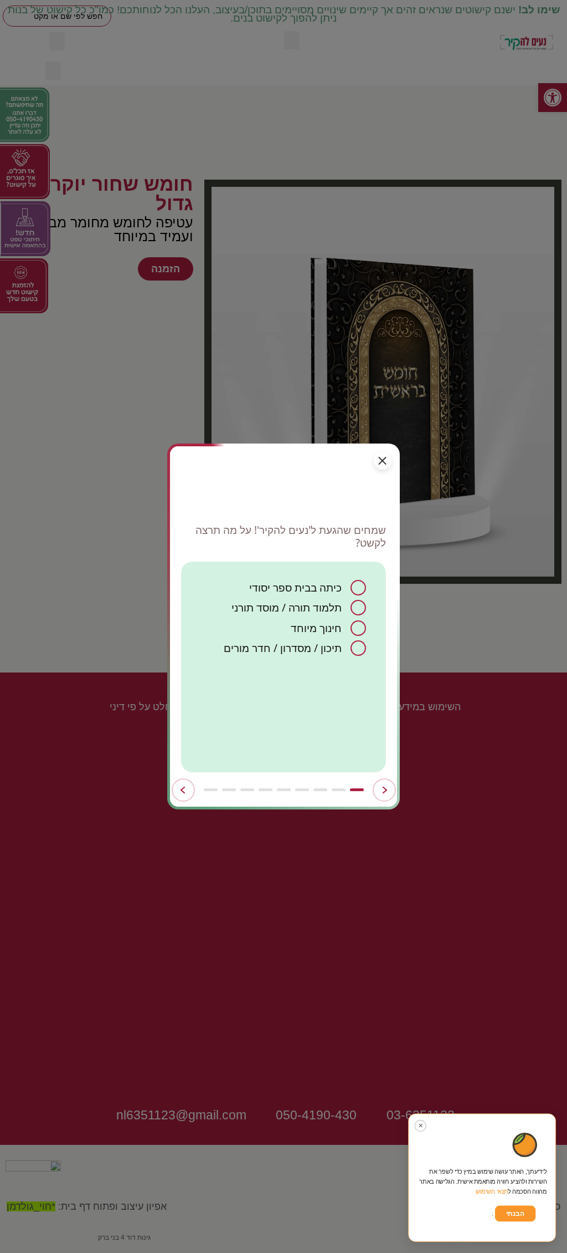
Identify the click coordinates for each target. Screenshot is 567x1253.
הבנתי (515, 1213)
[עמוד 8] (229, 789)
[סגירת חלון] (382, 461)
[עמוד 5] (284, 789)
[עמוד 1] (357, 789)
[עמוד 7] (247, 789)
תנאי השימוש (492, 1192)
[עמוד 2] (339, 789)
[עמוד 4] (302, 789)
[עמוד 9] (211, 789)
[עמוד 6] (265, 789)
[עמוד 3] (320, 789)
